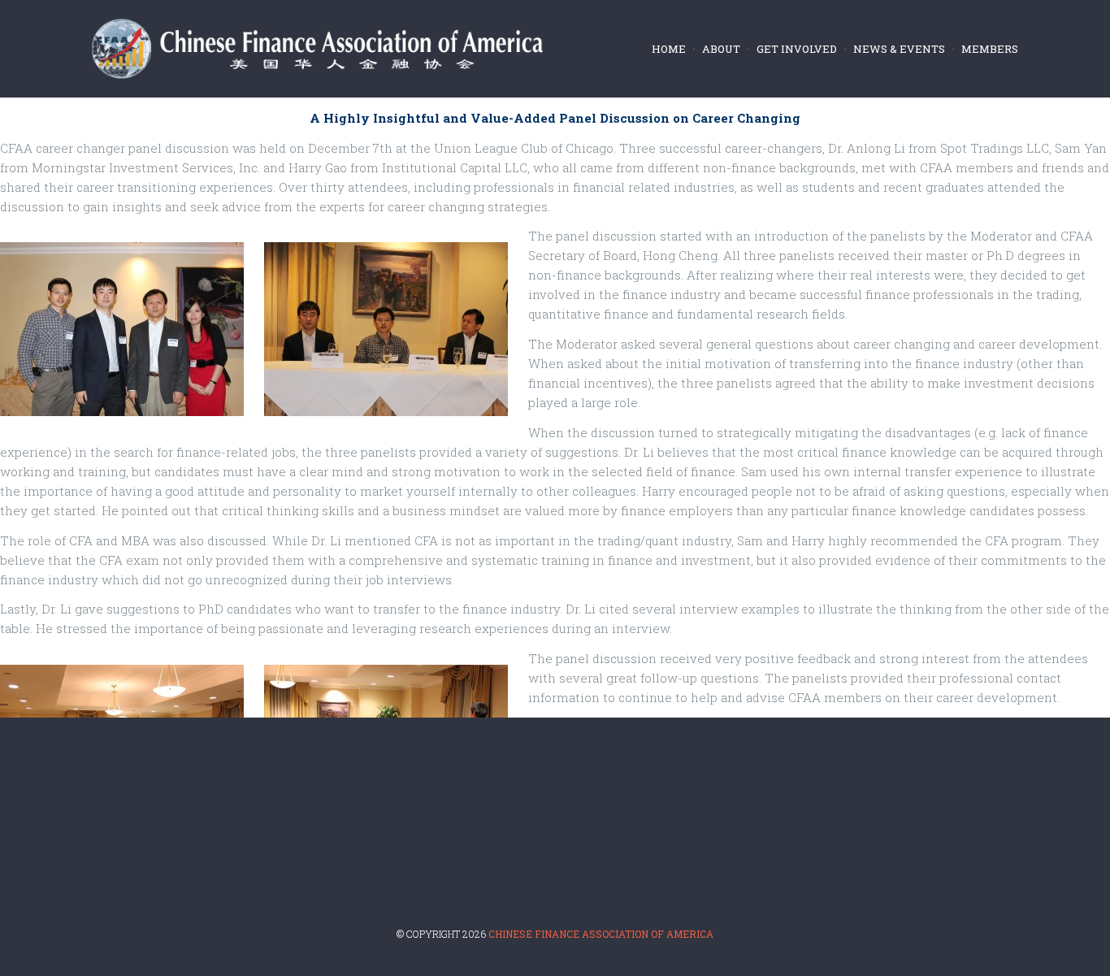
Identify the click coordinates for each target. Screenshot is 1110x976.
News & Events (899, 48)
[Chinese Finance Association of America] (317, 49)
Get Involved (797, 48)
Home (669, 48)
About (721, 48)
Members (989, 48)
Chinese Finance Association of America (600, 933)
